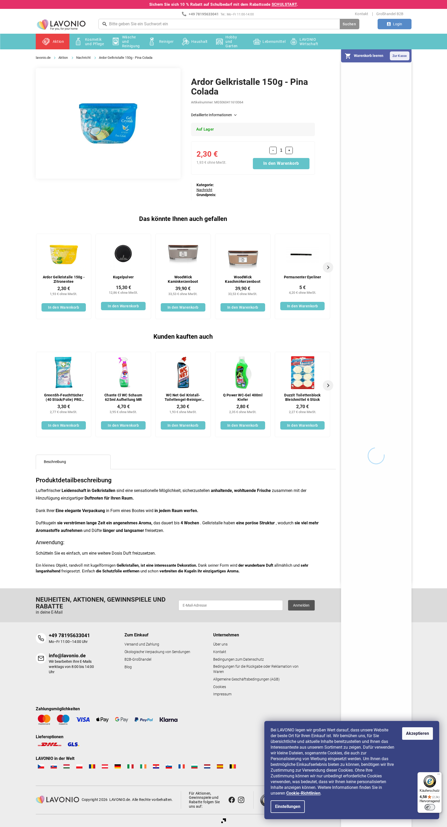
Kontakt (361, 14)
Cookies (219, 687)
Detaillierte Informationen (211, 115)
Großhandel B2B (390, 14)
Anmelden (301, 605)
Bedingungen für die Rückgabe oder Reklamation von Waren (256, 669)
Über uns (220, 644)
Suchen (349, 24)
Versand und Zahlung (141, 644)
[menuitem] (52, 41)
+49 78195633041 (69, 635)
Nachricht (204, 190)
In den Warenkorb (281, 163)
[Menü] (439, 775)
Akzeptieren (417, 733)
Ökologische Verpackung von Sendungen (157, 652)
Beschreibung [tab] (55, 462)
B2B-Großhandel (137, 659)
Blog (128, 667)
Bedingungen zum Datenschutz (238, 659)
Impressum (222, 694)
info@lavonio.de (67, 656)
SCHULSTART (284, 4)
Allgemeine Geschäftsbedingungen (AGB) (246, 679)
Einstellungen (287, 806)
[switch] (430, 807)
